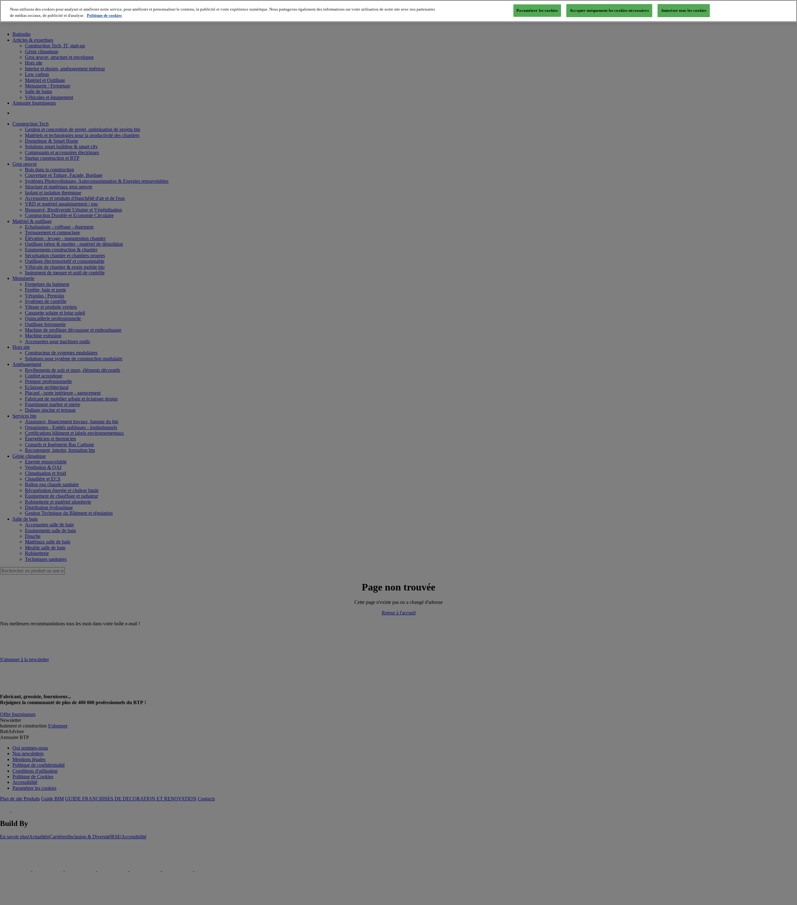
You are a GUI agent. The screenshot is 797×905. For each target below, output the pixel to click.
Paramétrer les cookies (537, 10)
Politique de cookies (104, 15)
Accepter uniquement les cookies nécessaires (609, 10)
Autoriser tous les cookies (683, 10)
